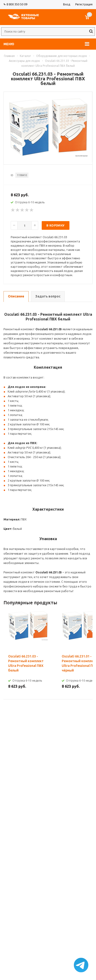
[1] (13, 210)
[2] (17, 210)
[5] (31, 210)
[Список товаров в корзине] (89, 20)
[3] (22, 210)
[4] (27, 210)
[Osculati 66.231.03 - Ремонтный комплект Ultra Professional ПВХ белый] (48, 155)
